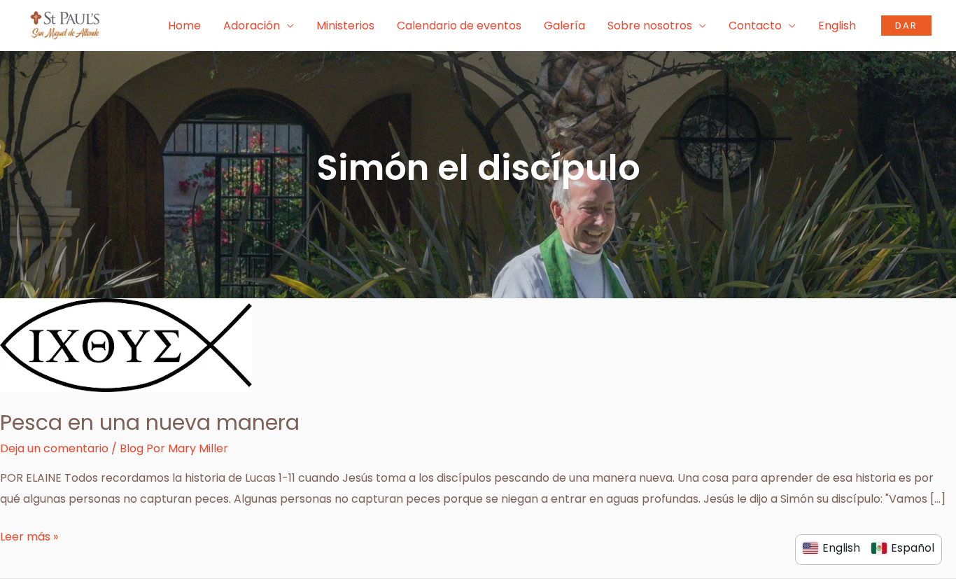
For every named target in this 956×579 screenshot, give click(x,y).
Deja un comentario (54, 448)
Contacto (755, 26)
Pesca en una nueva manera (150, 422)
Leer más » (29, 535)
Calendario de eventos (459, 26)
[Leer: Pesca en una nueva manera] (126, 345)
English (837, 26)
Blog (131, 448)
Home (184, 26)
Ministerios (345, 26)
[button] (906, 25)
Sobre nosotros (649, 26)
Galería (564, 26)
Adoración (251, 26)
